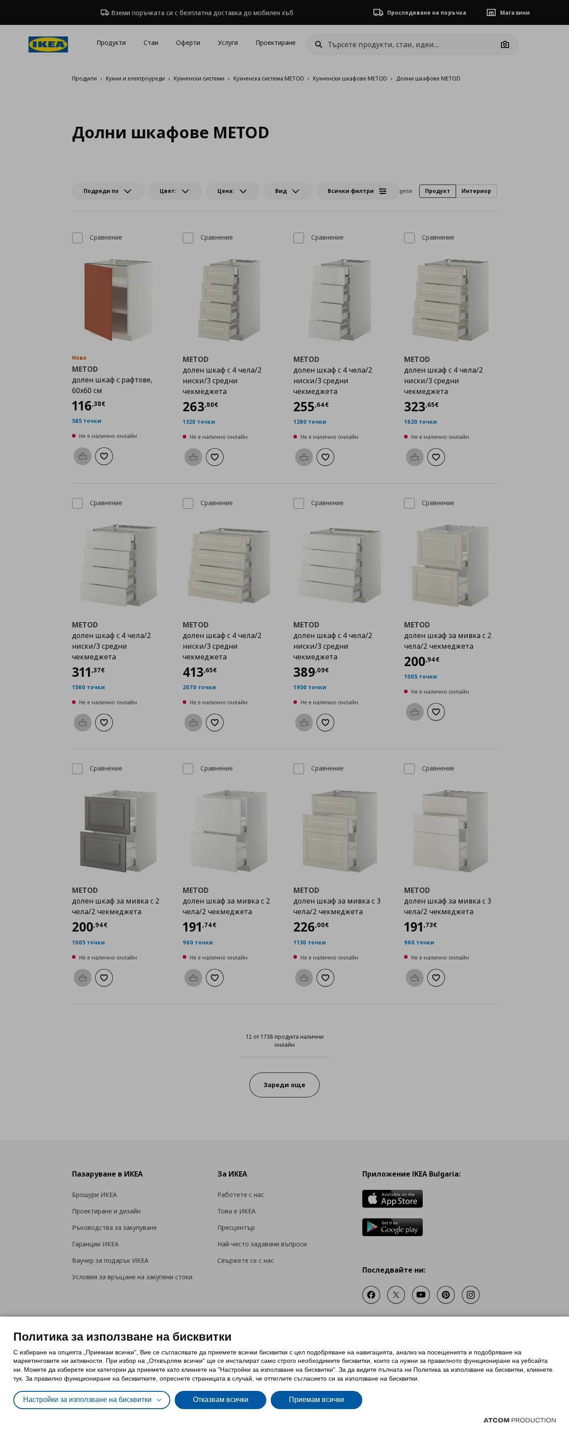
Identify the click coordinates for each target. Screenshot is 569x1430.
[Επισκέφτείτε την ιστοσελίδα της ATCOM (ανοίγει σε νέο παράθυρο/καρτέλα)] (520, 1420)
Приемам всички (316, 1399)
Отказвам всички (220, 1399)
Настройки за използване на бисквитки (87, 1399)
